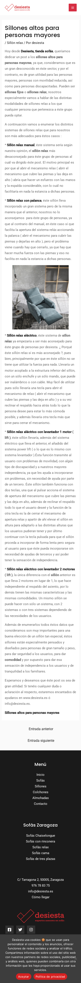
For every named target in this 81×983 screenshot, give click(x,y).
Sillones (40, 786)
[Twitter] (20, 930)
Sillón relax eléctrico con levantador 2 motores (41, 569)
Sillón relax (15, 43)
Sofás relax (40, 847)
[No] (75, 959)
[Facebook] (9, 930)
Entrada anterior (41, 729)
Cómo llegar (40, 897)
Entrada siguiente (41, 741)
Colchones (40, 792)
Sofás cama (40, 853)
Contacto (40, 804)
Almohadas (40, 798)
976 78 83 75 (41, 885)
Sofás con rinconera (40, 841)
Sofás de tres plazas (40, 859)
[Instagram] (31, 930)
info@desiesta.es (40, 891)
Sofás (40, 780)
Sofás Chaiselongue (40, 836)
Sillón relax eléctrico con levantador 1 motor (39, 432)
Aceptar (23, 976)
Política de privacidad (50, 976)
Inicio (40, 775)
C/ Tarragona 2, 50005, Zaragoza (40, 880)
